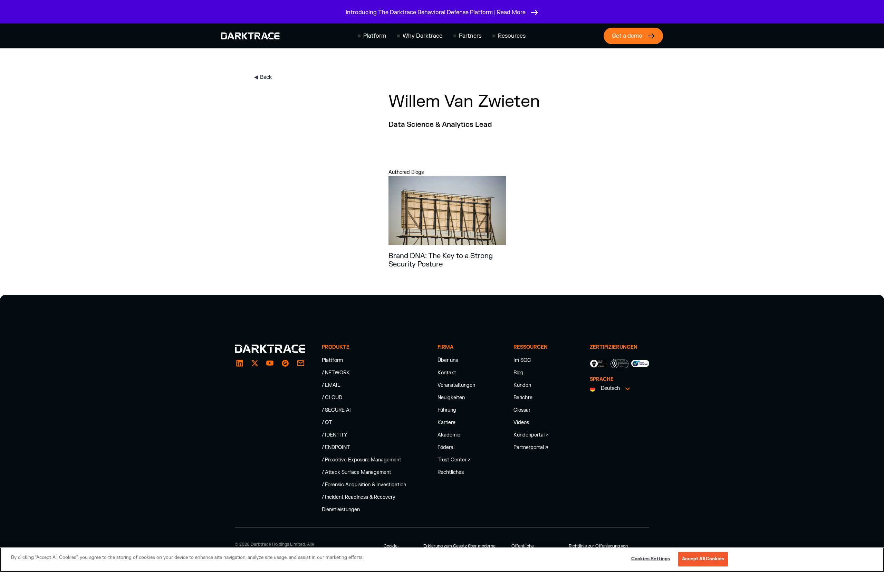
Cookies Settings (650, 559)
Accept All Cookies (703, 559)
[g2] (285, 363)
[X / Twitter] (255, 363)
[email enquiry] (300, 363)
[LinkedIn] (239, 363)
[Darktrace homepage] (250, 35)
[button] (372, 36)
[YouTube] (270, 363)
